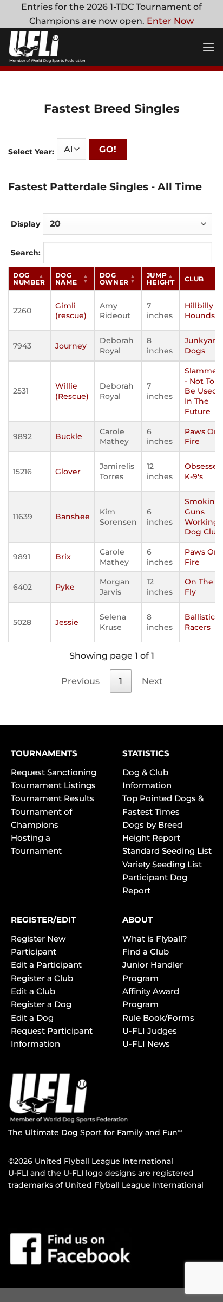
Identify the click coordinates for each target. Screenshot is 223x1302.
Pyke (65, 587)
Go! (107, 149)
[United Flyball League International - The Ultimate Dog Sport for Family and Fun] (73, 47)
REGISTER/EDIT (43, 919)
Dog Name (66, 278)
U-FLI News (146, 1044)
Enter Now (170, 21)
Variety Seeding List (162, 864)
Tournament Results (52, 798)
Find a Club (145, 951)
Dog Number (29, 278)
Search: (26, 252)
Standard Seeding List (167, 851)
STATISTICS (145, 753)
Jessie (66, 622)
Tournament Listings (53, 785)
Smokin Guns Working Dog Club (203, 517)
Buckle (68, 436)
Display (25, 224)
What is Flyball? (154, 938)
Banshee (72, 516)
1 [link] (120, 681)
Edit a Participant (46, 964)
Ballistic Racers (200, 622)
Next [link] (152, 681)
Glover (68, 471)
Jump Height (161, 278)
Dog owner (114, 278)
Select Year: (31, 152)
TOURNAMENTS (44, 753)
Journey (71, 346)
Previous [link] (80, 681)
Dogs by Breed (152, 825)
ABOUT (137, 919)
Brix (63, 557)
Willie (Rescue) (72, 391)
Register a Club (42, 978)
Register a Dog (41, 1004)
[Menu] (208, 47)
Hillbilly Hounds (200, 311)
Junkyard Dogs (203, 346)
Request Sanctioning (53, 772)
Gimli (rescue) (71, 311)
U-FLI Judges (149, 1031)
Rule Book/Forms (158, 1018)
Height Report (151, 838)
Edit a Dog (32, 1018)
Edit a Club (33, 991)
